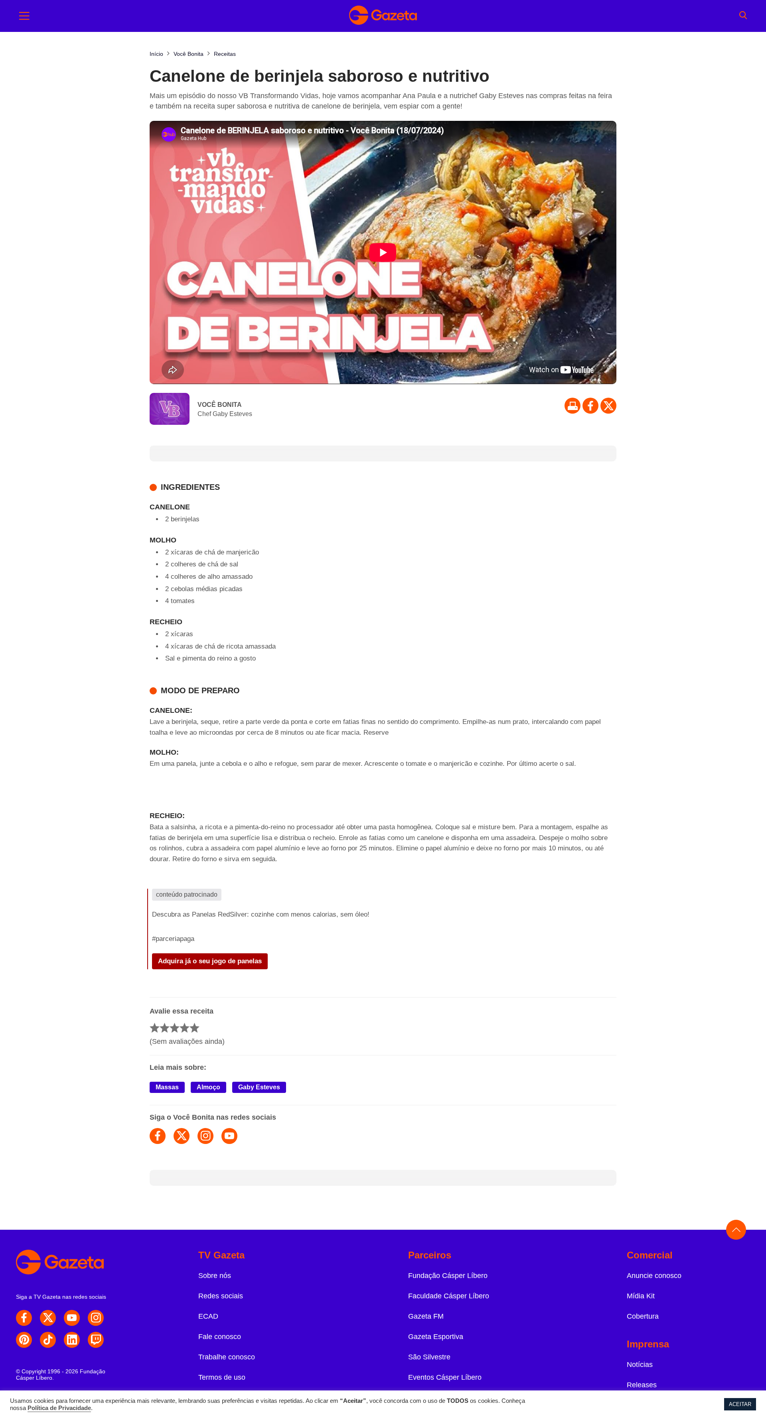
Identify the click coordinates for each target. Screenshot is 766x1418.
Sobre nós (214, 1276)
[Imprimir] (572, 406)
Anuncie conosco (654, 1276)
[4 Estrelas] (185, 1028)
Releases (642, 1385)
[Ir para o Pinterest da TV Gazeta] (24, 1340)
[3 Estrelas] (175, 1028)
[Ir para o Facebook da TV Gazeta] (590, 406)
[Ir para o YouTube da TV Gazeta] (72, 1318)
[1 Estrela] (155, 1028)
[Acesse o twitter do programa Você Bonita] (182, 1136)
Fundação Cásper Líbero (448, 1276)
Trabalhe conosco (226, 1357)
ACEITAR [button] (740, 1404)
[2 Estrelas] (165, 1028)
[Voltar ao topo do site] (736, 1230)
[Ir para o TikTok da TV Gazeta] (48, 1340)
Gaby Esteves (259, 1087)
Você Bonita (219, 404)
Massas (167, 1087)
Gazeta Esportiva (435, 1337)
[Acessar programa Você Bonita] (170, 409)
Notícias (640, 1365)
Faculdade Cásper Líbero (448, 1296)
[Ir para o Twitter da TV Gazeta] (608, 406)
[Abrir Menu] (24, 16)
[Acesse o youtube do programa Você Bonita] (229, 1136)
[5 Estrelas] (194, 1028)
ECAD (208, 1316)
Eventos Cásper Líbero (445, 1377)
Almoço (208, 1087)
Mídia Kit (641, 1296)
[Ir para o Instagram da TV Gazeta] (96, 1318)
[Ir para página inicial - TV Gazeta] (383, 16)
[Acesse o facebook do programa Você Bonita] (158, 1136)
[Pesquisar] (743, 16)
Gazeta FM (426, 1316)
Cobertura (643, 1316)
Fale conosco (219, 1337)
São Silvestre (429, 1357)
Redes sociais (220, 1296)
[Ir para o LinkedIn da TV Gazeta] (72, 1340)
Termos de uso (221, 1377)
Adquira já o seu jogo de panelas (210, 961)
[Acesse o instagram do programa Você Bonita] (205, 1136)
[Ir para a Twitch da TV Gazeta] (96, 1340)
